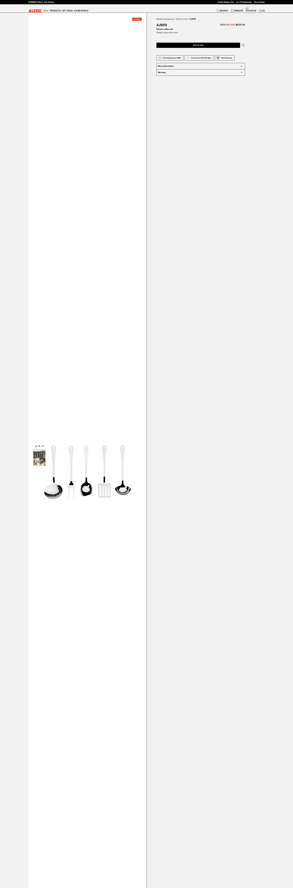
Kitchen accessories (165, 19)
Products (55, 11)
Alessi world (81, 11)
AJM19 (193, 19)
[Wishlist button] (243, 45)
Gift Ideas (67, 11)
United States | (226, 2)
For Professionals (244, 2)
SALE (46, 11)
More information (165, 66)
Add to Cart (198, 45)
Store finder (259, 2)
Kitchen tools (182, 19)
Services (161, 72)
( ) (263, 11)
